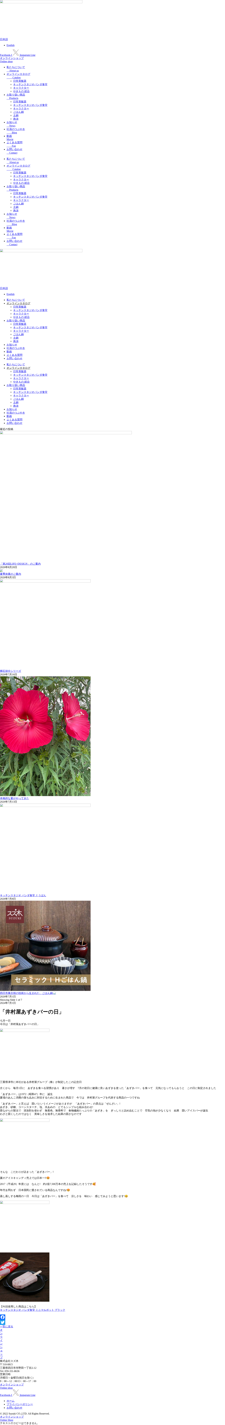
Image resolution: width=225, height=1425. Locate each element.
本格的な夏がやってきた (14, 798)
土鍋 (15, 115)
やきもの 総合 (21, 91)
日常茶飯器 (19, 81)
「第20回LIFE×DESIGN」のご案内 (20, 563)
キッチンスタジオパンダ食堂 (30, 84)
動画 (9, 351)
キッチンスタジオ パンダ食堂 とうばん (23, 895)
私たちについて (16, 299)
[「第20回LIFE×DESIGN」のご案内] (66, 433)
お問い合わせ (14, 358)
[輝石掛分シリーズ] (45, 581)
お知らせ (12, 344)
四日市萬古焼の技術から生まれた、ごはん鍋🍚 (28, 993)
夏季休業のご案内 (10, 574)
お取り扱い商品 (16, 320)
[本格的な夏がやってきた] (45, 795)
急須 (15, 118)
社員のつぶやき (16, 348)
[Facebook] (112, 1317)
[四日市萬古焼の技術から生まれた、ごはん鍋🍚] (45, 990)
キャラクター (21, 87)
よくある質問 (14, 355)
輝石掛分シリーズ (10, 671)
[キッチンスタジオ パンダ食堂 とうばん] (45, 806)
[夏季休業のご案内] (1, 570)
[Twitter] (112, 1322)
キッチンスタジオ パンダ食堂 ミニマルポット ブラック (32, 1310)
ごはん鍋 (18, 112)
